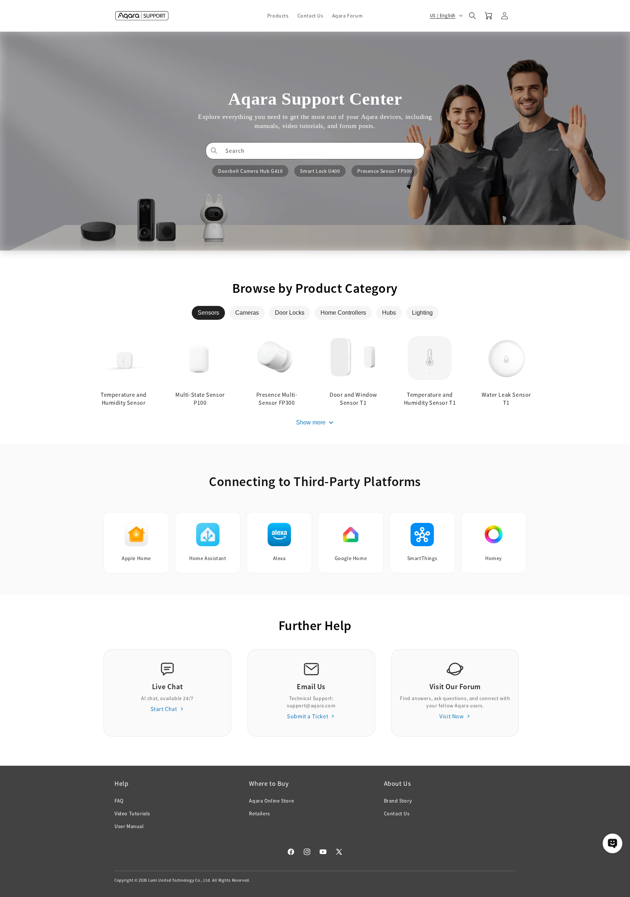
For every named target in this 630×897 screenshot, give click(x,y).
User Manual (129, 826)
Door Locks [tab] (289, 313)
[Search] (214, 151)
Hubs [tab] (389, 313)
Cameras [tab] (247, 313)
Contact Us (397, 813)
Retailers (259, 813)
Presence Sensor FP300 (384, 171)
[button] (278, 15)
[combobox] (315, 151)
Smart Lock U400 (320, 171)
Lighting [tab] (422, 313)
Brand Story (398, 800)
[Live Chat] (612, 843)
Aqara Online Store (271, 800)
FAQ (119, 800)
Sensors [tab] (208, 313)
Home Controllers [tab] (343, 313)
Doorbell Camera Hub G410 (250, 171)
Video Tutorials (132, 813)
